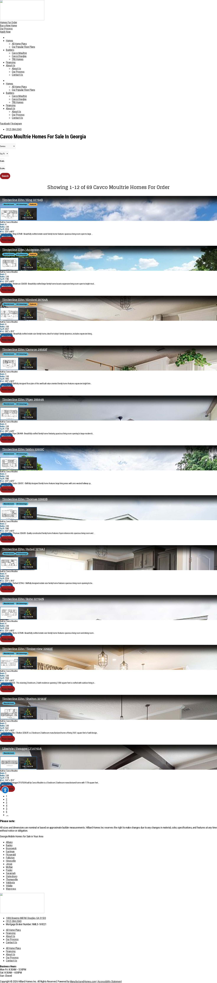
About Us (10, 65)
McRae (9, 867)
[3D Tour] (27, 214)
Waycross (11, 888)
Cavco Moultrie (19, 53)
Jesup (9, 863)
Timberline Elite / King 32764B (22, 199)
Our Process (18, 71)
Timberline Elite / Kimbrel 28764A (25, 299)
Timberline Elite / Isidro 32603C (23, 449)
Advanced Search (210, 182)
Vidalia (9, 885)
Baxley (9, 845)
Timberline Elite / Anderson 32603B (26, 249)
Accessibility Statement (110, 981)
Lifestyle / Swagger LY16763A (22, 748)
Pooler (9, 870)
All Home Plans (19, 43)
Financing (11, 62)
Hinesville (11, 860)
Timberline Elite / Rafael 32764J (23, 549)
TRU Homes (17, 59)
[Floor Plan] (9, 214)
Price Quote (7, 240)
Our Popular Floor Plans (23, 46)
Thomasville (12, 879)
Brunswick (11, 848)
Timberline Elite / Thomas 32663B (24, 499)
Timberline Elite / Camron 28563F (24, 349)
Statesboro (11, 876)
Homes (9, 40)
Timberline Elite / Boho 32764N (23, 599)
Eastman (10, 851)
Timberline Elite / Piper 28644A (23, 399)
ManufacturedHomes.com (83, 981)
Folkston (10, 857)
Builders (10, 49)
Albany (9, 842)
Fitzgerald (11, 854)
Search (5, 176)
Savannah (11, 873)
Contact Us (17, 74)
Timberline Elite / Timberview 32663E (27, 648)
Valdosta (10, 882)
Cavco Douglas (19, 56)
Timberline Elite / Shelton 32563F (24, 698)
